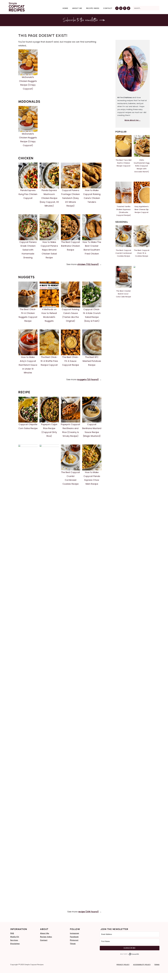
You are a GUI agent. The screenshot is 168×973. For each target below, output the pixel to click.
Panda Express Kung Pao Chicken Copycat (28, 194)
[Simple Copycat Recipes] (17, 10)
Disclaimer (15, 944)
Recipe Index (46, 937)
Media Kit (14, 937)
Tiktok (73, 944)
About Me (44, 933)
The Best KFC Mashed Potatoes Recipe (92, 361)
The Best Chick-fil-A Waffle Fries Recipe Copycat (49, 361)
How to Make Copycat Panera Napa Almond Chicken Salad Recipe (49, 250)
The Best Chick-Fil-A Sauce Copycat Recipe (70, 361)
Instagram (74, 933)
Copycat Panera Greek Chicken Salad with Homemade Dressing (28, 250)
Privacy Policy (123, 964)
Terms (156, 964)
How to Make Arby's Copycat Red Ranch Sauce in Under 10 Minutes (28, 365)
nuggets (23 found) (88, 379)
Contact (43, 940)
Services (14, 940)
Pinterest (74, 940)
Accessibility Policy (142, 964)
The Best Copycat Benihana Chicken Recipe (70, 246)
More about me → (133, 120)
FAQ (12, 933)
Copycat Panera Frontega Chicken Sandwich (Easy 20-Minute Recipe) (70, 198)
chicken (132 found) (88, 264)
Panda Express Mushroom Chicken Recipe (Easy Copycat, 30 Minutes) (49, 198)
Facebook (74, 937)
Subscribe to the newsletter (81, 20)
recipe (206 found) (88, 911)
